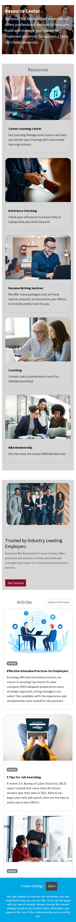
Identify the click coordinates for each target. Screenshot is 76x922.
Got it (51, 886)
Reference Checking (22, 211)
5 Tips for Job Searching (24, 777)
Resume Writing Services (25, 288)
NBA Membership (20, 447)
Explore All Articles (59, 602)
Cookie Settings (32, 886)
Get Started (15, 583)
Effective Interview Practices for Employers (37, 671)
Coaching (15, 370)
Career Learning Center (24, 129)
